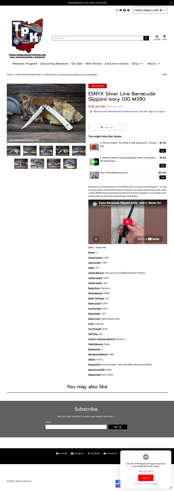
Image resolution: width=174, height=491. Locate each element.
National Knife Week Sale (28, 75)
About (151, 64)
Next (165, 74)
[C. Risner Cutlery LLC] (27, 38)
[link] (94, 147)
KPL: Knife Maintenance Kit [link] (114, 172)
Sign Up (118, 426)
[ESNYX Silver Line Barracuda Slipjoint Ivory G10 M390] (46, 113)
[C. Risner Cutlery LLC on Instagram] (124, 10)
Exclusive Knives (117, 64)
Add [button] (162, 150)
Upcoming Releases (54, 64)
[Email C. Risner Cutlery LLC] (128, 10)
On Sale (77, 64)
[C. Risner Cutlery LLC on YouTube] (120, 10)
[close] (171, 2)
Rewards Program (25, 64)
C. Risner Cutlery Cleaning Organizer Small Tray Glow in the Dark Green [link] (128, 159)
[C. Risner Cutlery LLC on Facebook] (117, 10)
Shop (135, 64)
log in (162, 111)
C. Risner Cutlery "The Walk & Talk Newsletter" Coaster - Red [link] (129, 144)
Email (48, 422)
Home (9, 75)
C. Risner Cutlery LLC (22, 481)
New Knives (94, 64)
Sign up (152, 111)
